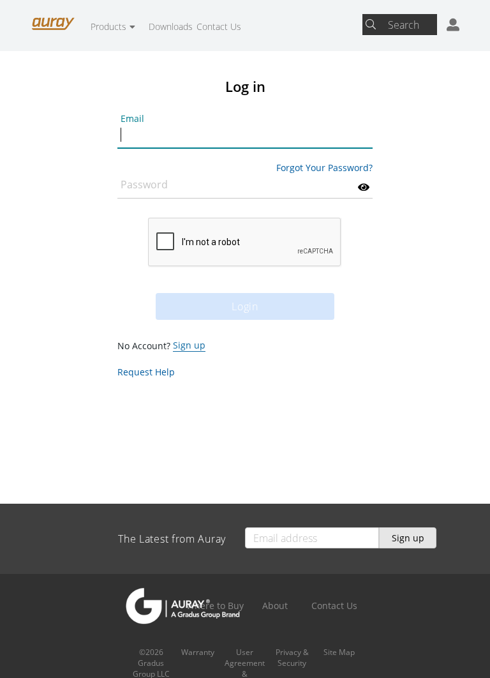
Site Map (339, 652)
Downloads (171, 26)
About (275, 605)
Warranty (197, 652)
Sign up (189, 345)
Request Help (146, 372)
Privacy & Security (292, 657)
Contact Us (219, 26)
